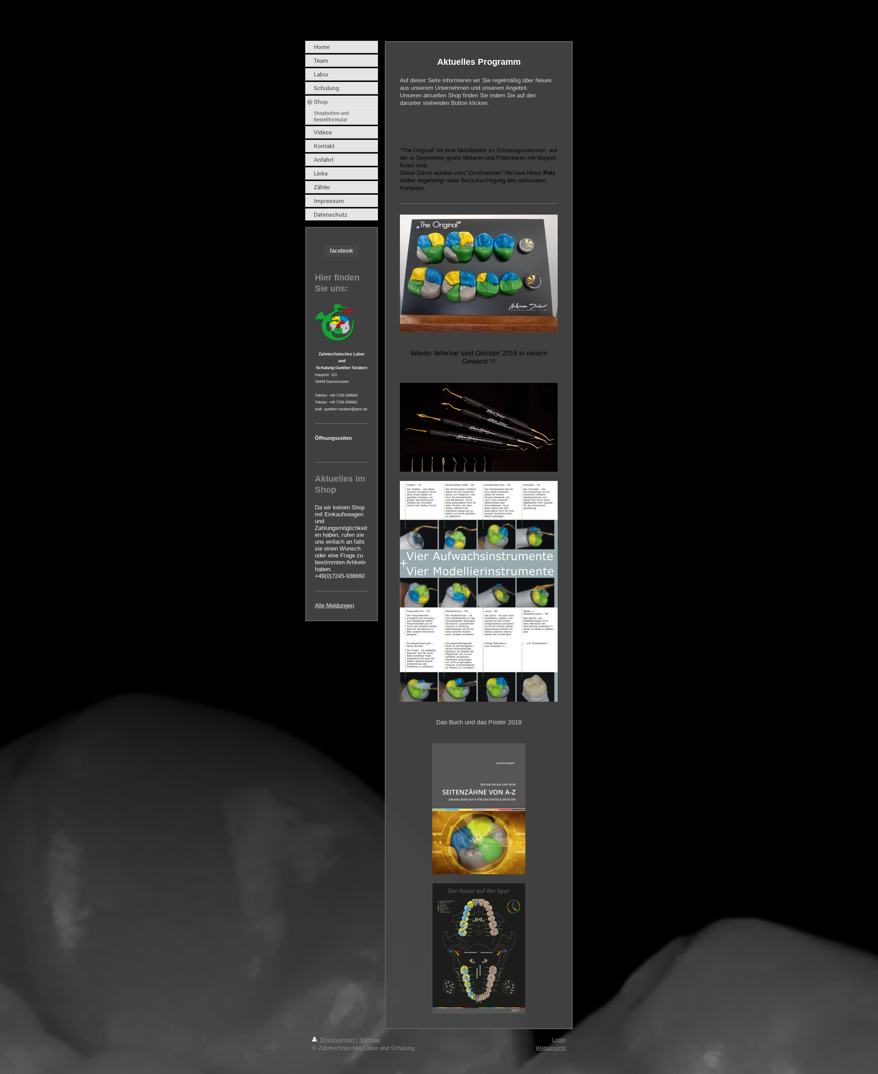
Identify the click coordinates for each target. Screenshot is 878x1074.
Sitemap (369, 1040)
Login (559, 1040)
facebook (341, 251)
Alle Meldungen (334, 605)
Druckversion (337, 1040)
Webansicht (551, 1048)
